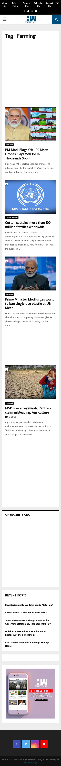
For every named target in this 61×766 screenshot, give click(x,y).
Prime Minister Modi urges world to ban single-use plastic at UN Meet (29, 303)
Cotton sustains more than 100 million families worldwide (28, 224)
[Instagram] (35, 744)
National (9, 145)
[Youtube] (44, 744)
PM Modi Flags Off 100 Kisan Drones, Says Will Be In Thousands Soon (26, 154)
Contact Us (49, 4)
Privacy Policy (15, 4)
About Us (4, 4)
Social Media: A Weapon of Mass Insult (26, 612)
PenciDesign (31, 762)
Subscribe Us (38, 4)
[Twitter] (26, 744)
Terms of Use (27, 4)
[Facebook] (17, 744)
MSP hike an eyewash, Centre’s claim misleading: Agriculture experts (28, 412)
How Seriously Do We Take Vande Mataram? (29, 605)
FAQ (57, 3)
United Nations (12, 218)
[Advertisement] (30, 73)
